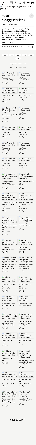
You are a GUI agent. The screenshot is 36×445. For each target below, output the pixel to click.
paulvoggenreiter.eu (8, 46)
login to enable (22, 67)
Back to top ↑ (18, 419)
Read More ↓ (7, 42)
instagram (19, 46)
